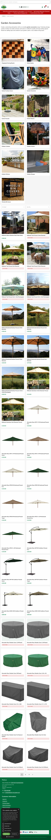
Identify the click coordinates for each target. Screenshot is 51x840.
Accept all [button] (6, 833)
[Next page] (32, 774)
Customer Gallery (6, 803)
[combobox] (13, 207)
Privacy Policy (4, 821)
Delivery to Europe (6, 807)
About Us (4, 799)
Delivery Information (7, 805)
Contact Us (5, 801)
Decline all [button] (14, 833)
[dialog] (10, 823)
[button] (10, 836)
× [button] (18, 809)
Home (3, 16)
